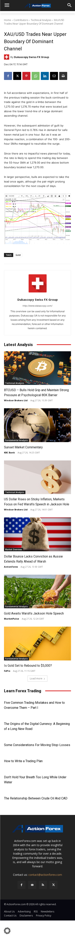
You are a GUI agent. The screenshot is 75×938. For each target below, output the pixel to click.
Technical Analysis (41, 20)
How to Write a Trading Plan (23, 761)
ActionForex (11, 566)
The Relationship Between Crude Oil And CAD (35, 798)
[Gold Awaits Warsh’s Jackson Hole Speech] (37, 591)
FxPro (7, 670)
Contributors (21, 20)
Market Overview (13, 549)
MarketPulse (11, 618)
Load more (36, 678)
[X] (17, 76)
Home (7, 20)
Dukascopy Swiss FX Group (31, 57)
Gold (18, 254)
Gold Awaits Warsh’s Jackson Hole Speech (34, 613)
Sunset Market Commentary (23, 447)
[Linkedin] (45, 76)
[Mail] (32, 885)
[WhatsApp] (36, 76)
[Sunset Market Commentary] (37, 425)
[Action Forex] (37, 5)
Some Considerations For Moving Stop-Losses (37, 745)
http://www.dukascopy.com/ (37, 305)
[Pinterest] (26, 76)
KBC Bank (9, 452)
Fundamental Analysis (16, 440)
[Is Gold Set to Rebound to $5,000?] (37, 643)
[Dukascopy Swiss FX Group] (7, 57)
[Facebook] (8, 76)
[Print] (63, 76)
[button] (7, 930)
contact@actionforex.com (45, 875)
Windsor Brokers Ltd (16, 400)
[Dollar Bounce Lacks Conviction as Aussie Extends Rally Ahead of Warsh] (37, 534)
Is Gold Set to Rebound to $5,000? (28, 665)
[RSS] (43, 885)
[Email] (54, 76)
